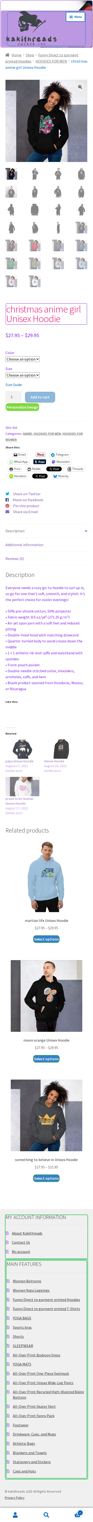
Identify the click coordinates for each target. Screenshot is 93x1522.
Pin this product (26, 505)
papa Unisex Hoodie (19, 761)
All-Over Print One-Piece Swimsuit (41, 1373)
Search (46, 1515)
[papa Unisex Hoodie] (22, 749)
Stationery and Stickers (32, 1461)
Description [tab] (15, 530)
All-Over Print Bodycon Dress (36, 1355)
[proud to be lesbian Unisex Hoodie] (22, 786)
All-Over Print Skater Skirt (34, 1406)
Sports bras (22, 1327)
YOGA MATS (22, 1364)
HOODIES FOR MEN (51, 61)
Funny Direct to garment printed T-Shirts (46, 1308)
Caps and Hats (24, 1471)
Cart (71, 1511)
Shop (30, 55)
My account (21, 1251)
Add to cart (40, 397)
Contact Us (21, 1242)
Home (16, 55)
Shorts (18, 1336)
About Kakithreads (27, 1233)
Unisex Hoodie (54, 761)
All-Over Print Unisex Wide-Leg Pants (43, 1382)
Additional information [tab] (24, 544)
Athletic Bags (24, 1443)
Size (8, 368)
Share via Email (25, 511)
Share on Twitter (27, 493)
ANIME (27, 433)
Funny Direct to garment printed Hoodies (46, 1299)
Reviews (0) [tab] (14, 558)
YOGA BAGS (22, 1318)
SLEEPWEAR (23, 1345)
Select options (46, 939)
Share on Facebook (28, 499)
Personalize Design (22, 407)
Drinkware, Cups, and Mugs (34, 1434)
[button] (80, 87)
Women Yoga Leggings (31, 1290)
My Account (15, 1515)
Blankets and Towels (30, 1452)
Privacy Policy (15, 1497)
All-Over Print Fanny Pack (33, 1415)
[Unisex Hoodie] (61, 749)
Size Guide (13, 384)
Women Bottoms (27, 1281)
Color (10, 352)
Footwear (21, 1425)
